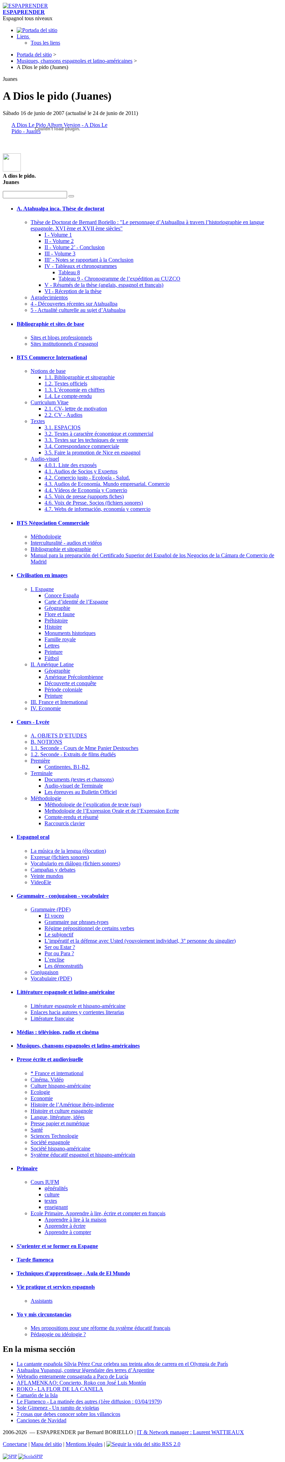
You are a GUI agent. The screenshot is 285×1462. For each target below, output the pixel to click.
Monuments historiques (70, 633)
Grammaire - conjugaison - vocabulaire (63, 896)
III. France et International (59, 702)
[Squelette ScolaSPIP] (30, 1456)
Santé (37, 1130)
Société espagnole (50, 1142)
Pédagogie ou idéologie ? (58, 1334)
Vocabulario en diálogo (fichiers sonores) (75, 863)
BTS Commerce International (52, 357)
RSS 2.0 (170, 1444)
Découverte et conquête (70, 683)
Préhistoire (56, 620)
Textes (38, 421)
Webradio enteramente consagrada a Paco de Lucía (72, 1376)
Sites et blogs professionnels (61, 337)
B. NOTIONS (46, 742)
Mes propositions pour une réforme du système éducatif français (100, 1328)
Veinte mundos (47, 876)
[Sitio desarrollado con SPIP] (10, 1456)
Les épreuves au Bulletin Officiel (80, 792)
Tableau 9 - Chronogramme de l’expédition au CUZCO (119, 279)
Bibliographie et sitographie (61, 549)
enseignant (56, 1207)
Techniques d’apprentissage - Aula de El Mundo (73, 1273)
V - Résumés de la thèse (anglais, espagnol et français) (103, 285)
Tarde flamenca (35, 1260)
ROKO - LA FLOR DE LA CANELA (60, 1389)
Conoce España (61, 595)
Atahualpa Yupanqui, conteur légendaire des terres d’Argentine (85, 1370)
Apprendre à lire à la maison (75, 1220)
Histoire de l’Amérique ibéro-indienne (72, 1105)
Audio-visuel (45, 459)
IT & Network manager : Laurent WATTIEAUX (190, 1432)
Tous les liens (45, 43)
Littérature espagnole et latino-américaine (66, 992)
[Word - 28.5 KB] (12, 170)
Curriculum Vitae (49, 402)
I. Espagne (42, 589)
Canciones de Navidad (41, 1420)
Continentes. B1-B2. (67, 767)
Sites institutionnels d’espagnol (64, 344)
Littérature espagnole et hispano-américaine (78, 1006)
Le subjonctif (58, 934)
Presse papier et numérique (60, 1123)
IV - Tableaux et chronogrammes (80, 266)
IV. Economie (46, 708)
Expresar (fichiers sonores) (60, 857)
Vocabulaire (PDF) (51, 978)
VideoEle (41, 882)
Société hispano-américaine (60, 1148)
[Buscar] (71, 196)
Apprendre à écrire (65, 1226)
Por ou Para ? (59, 953)
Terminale (41, 773)
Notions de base (48, 371)
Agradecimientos (49, 297)
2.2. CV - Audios (63, 415)
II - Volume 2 (59, 241)
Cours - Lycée (33, 722)
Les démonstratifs (63, 966)
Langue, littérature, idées (57, 1117)
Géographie (57, 608)
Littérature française (52, 1018)
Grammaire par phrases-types (76, 922)
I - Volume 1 (58, 235)
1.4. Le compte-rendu (68, 396)
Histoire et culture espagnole (62, 1111)
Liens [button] (23, 36)
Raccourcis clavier (64, 823)
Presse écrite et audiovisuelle (50, 1059)
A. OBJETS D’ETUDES (59, 735)
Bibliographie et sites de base (50, 324)
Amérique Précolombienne (73, 677)
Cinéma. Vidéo (47, 1079)
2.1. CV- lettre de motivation (75, 409)
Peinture (53, 652)
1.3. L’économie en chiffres (74, 390)
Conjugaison (44, 972)
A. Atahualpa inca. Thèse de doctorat (60, 209)
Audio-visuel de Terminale (73, 786)
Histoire (53, 627)
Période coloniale (63, 689)
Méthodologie (46, 536)
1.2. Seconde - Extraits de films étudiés (73, 754)
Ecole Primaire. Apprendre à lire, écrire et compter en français (98, 1213)
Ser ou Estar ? (59, 947)
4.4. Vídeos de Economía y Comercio (85, 490)
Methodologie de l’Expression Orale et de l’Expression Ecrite (111, 811)
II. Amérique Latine (52, 664)
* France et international (57, 1073)
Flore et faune (59, 614)
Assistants (41, 1301)
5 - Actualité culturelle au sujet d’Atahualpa (78, 310)
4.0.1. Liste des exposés (70, 465)
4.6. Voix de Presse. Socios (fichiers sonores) (93, 503)
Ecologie (40, 1092)
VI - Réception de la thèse (72, 291)
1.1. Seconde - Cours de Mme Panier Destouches (84, 748)
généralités (56, 1188)
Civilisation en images (42, 575)
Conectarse (15, 1444)
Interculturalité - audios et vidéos (66, 543)
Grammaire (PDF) (51, 909)
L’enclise (54, 960)
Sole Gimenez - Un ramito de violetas (58, 1408)
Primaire (27, 1168)
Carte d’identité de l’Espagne (76, 602)
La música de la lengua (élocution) (68, 851)
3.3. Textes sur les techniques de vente (86, 440)
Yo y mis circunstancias (44, 1314)
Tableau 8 (69, 272)
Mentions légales (84, 1444)
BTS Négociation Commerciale (53, 523)
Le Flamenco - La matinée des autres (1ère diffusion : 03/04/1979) (89, 1401)
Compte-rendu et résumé (71, 817)
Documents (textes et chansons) (79, 779)
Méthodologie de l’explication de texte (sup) (92, 804)
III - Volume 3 (59, 254)
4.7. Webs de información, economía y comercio (97, 509)
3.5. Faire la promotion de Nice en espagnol (92, 453)
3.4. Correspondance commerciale (81, 446)
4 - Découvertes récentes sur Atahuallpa (74, 304)
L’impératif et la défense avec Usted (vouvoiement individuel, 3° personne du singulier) (140, 941)
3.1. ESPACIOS (62, 427)
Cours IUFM (45, 1182)
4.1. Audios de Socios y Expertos (80, 471)
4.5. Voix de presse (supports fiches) (84, 496)
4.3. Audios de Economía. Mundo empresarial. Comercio (107, 484)
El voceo (54, 916)
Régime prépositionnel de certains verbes (89, 928)
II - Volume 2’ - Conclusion (74, 247)
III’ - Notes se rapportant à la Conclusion (88, 260)
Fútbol (51, 658)
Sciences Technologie (54, 1136)
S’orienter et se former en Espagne (57, 1246)
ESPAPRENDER (24, 12)
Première (40, 761)
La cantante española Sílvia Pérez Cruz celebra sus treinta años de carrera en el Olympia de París (122, 1364)
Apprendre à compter (67, 1232)
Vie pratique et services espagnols (56, 1287)
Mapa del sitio (46, 1444)
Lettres (51, 646)
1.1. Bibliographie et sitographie (79, 377)
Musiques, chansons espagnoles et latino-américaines (74, 61)
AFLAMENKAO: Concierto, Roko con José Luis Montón (81, 1383)
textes (50, 1201)
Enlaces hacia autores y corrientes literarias (77, 1012)
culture (51, 1194)
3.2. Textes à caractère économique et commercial (98, 434)
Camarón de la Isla (37, 1395)
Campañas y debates (53, 870)
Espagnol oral (33, 837)
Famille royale (60, 639)
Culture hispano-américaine (61, 1086)
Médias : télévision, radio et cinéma (58, 1032)
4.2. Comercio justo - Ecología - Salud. (87, 478)
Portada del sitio (34, 55)
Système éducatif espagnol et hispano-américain (83, 1155)
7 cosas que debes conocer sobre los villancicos (68, 1414)
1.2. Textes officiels (65, 383)
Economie (42, 1098)
